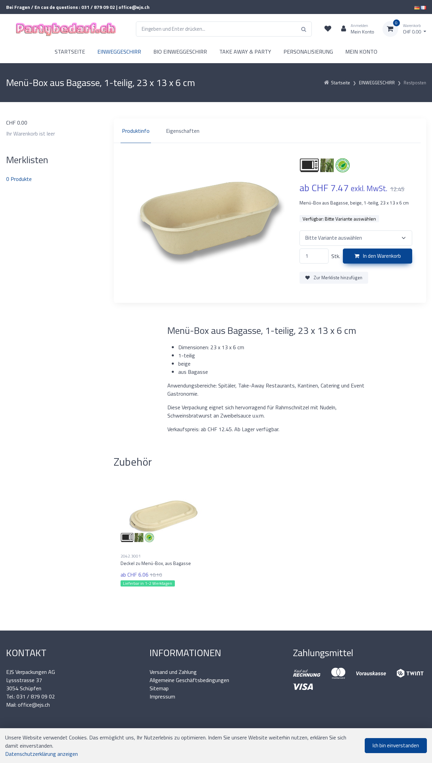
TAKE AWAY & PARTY (245, 51)
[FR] (423, 7)
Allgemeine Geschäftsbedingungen (189, 680)
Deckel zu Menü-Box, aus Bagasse (156, 563)
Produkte (19, 179)
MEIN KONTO (361, 51)
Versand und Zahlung (173, 672)
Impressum (162, 696)
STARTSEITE (70, 51)
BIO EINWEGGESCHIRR (180, 51)
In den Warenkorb (381, 256)
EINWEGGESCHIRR (119, 51)
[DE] (417, 7)
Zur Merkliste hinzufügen (337, 277)
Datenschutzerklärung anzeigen (41, 754)
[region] (270, 130)
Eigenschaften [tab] (182, 131)
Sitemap (159, 688)
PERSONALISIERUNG (308, 51)
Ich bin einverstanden (396, 745)
